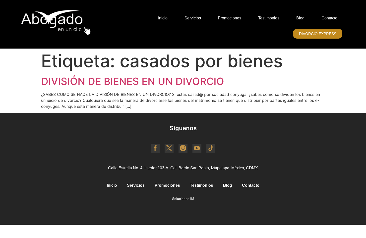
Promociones (229, 18)
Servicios (192, 18)
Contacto (329, 18)
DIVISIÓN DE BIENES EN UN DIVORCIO (132, 81)
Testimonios (268, 18)
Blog (300, 18)
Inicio (163, 18)
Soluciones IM (183, 199)
